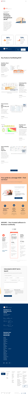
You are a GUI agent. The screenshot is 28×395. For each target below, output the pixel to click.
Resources (18, 379)
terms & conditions (18, 194)
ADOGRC (13, 382)
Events (7, 378)
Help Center (18, 381)
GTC (3, 392)
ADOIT (12, 381)
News (7, 377)
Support (13, 377)
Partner (7, 374)
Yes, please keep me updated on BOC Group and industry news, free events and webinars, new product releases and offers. (19, 292)
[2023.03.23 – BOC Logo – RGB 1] (3, 0)
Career (7, 375)
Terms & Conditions (18, 191)
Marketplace (18, 380)
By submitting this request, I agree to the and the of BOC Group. (20, 194)
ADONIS (13, 380)
